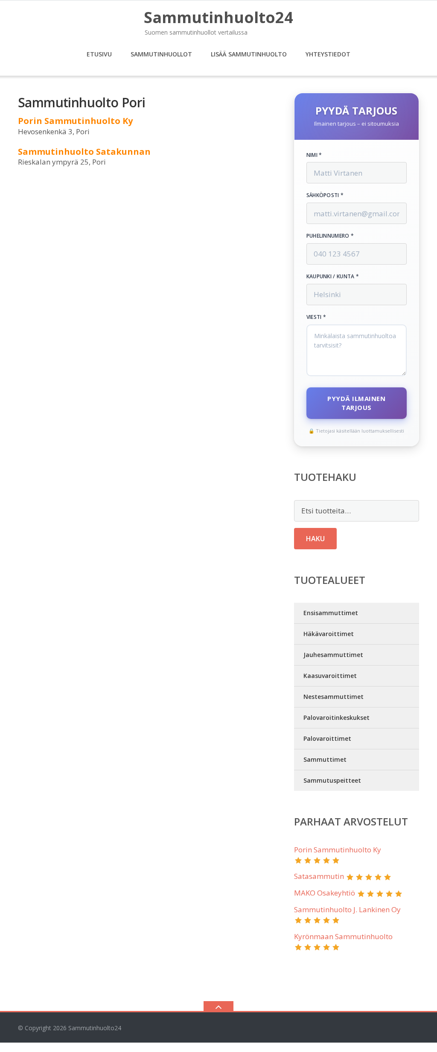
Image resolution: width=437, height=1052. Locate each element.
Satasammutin (319, 876)
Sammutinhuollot (161, 54)
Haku (315, 538)
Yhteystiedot (328, 54)
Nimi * (314, 155)
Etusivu (99, 54)
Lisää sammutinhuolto (249, 54)
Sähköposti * (325, 195)
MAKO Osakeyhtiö (324, 893)
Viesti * (316, 317)
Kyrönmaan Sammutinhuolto (343, 936)
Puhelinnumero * (330, 236)
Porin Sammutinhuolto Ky (75, 121)
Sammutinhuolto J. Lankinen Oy (347, 909)
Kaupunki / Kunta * (332, 276)
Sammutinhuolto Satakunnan (84, 151)
